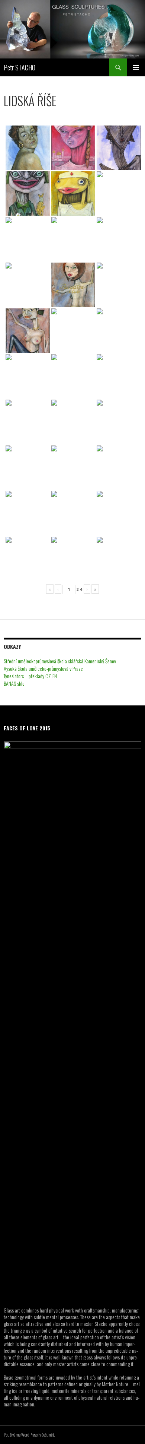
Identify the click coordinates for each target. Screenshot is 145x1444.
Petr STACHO (19, 67)
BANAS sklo (14, 683)
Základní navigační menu (136, 67)
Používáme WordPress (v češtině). (29, 1434)
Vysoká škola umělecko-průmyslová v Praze (43, 668)
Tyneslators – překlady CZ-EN (30, 676)
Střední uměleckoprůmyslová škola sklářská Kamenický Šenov (60, 661)
